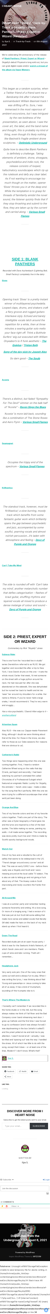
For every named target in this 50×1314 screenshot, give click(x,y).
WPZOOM (37, 1256)
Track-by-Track (23, 41)
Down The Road (9, 935)
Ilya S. (7, 41)
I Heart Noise (12, 6)
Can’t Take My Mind (11, 565)
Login (47, 1180)
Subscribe (39, 1126)
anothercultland (9, 715)
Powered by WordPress (25, 1252)
